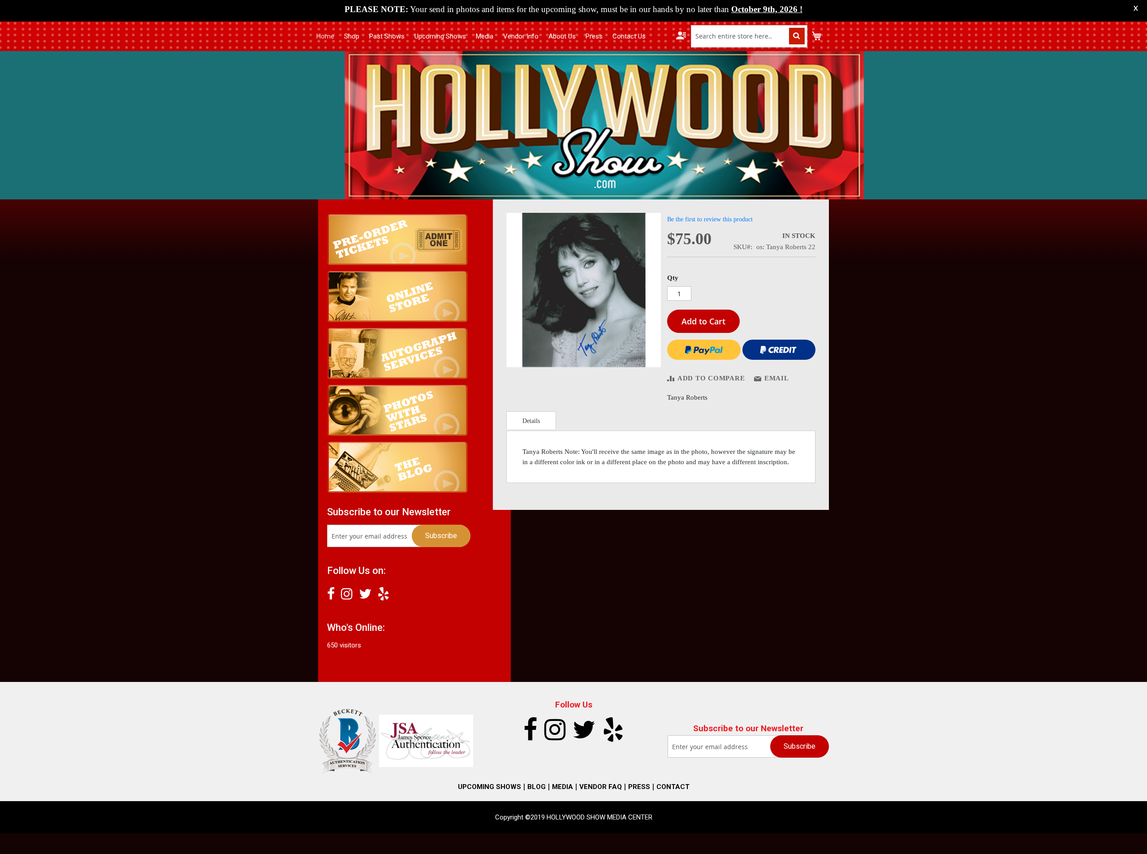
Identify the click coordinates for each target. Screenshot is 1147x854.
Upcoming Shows (440, 36)
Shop (351, 36)
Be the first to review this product (710, 219)
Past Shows (387, 36)
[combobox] (749, 36)
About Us (562, 36)
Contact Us (629, 36)
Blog (536, 787)
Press (594, 36)
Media (484, 36)
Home (325, 36)
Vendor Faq (600, 787)
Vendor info (521, 36)
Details (531, 421)
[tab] (531, 420)
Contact (673, 787)
